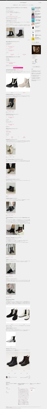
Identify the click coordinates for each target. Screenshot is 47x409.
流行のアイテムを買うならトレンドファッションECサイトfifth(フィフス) (38, 14)
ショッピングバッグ (25, 394)
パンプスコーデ (24, 396)
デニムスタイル (27, 395)
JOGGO (25, 390)
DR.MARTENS (11, 117)
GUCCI (20, 390)
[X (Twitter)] (15, 373)
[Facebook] (9, 373)
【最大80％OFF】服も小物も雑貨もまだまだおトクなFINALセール (38, 17)
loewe (27, 390)
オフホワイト (24, 137)
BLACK (12, 324)
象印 (36, 20)
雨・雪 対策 (27, 404)
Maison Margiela (22, 391)
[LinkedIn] (27, 373)
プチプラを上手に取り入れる (37, 30)
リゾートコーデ (23, 398)
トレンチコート (20, 396)
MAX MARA (25, 391)
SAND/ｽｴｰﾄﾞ (24, 92)
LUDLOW (19, 391)
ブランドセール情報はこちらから (36, 66)
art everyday (7, 392)
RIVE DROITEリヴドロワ (11, 155)
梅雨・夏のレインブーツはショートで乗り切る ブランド (35, 383)
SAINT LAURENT (10, 50)
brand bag (22, 389)
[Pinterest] (21, 373)
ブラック (12, 137)
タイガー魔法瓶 (38, 20)
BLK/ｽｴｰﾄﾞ (12, 92)
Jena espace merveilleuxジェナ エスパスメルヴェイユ (11, 175)
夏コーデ (20, 399)
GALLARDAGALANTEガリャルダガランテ (11, 194)
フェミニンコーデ (23, 397)
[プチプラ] (33, 32)
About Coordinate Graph (32, 388)
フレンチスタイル (26, 397)
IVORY (24, 324)
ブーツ (33, 384)
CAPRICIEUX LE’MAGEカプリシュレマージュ (11, 110)
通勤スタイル (21, 404)
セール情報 (23, 395)
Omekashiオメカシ (10, 295)
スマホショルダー (20, 395)
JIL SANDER (22, 390)
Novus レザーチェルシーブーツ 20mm (13, 16)
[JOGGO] (33, 8)
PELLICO (28, 391)
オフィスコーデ (25, 393)
